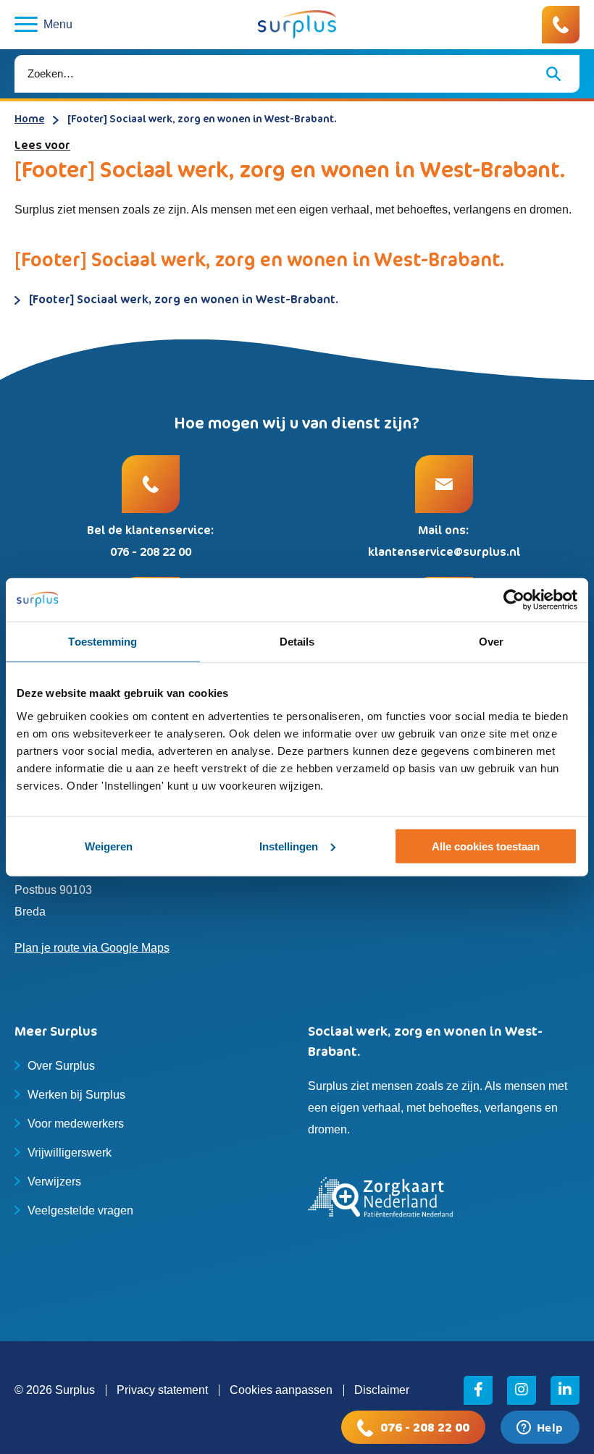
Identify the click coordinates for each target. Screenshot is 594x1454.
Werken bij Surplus (76, 1095)
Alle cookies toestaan (486, 846)
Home (29, 118)
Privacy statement (162, 1390)
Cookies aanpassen (281, 1390)
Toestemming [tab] (102, 641)
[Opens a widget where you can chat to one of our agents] (540, 1429)
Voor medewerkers (76, 1123)
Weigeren (109, 846)
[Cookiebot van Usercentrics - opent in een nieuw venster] (514, 599)
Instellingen (288, 846)
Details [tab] (297, 641)
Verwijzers (54, 1181)
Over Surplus (61, 1066)
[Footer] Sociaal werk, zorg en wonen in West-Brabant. (183, 299)
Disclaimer (381, 1390)
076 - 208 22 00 (424, 1427)
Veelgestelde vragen (80, 1210)
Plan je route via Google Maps (92, 948)
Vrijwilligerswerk (70, 1152)
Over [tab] (491, 641)
